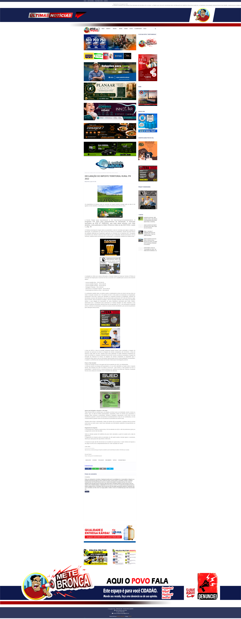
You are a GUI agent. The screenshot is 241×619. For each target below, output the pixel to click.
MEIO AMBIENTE (108, 461)
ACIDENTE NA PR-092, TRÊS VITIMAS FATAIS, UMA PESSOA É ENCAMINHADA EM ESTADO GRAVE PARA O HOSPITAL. (150, 219)
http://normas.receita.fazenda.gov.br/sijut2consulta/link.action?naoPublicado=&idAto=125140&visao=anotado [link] (107, 451)
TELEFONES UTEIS (99, 0)
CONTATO (106, 0)
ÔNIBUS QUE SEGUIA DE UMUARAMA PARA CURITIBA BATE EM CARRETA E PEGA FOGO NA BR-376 (115, 5)
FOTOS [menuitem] (131, 28)
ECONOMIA (95, 461)
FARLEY (130, 617)
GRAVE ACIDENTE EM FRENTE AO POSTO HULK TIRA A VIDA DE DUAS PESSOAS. (150, 226)
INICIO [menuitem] (103, 28)
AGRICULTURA (93, 174)
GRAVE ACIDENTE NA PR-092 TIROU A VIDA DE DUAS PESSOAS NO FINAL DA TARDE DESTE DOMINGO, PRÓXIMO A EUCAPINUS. (150, 241)
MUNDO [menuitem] (126, 28)
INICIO (85, 0)
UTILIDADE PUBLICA (122, 461)
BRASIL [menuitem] (120, 28)
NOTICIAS (114, 461)
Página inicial (87, 174)
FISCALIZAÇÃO (101, 461)
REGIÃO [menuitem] (114, 28)
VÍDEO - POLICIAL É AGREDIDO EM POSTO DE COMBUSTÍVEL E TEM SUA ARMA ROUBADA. (149, 233)
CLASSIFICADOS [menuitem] (138, 28)
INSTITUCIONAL (91, 0)
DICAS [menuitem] (145, 28)
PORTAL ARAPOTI (120, 617)
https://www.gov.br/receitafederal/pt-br (123, 221)
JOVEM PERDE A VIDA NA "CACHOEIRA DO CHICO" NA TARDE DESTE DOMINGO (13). (150, 249)
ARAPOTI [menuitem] (108, 28)
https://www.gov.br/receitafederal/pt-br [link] (93, 457)
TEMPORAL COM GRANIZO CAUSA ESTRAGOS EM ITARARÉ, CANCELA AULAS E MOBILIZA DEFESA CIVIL (163, 5)
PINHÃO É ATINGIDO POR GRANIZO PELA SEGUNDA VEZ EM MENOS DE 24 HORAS (72, 5)
